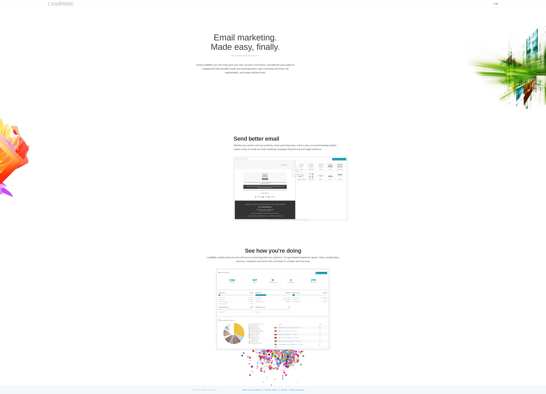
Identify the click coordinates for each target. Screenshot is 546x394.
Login (495, 3)
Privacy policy (271, 390)
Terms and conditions (251, 390)
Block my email (297, 390)
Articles (284, 390)
